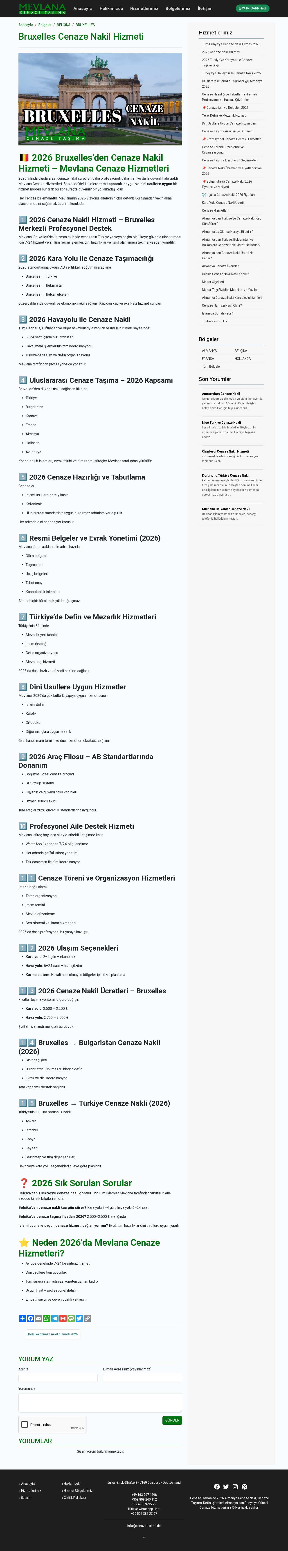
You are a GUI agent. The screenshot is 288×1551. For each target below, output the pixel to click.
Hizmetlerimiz (144, 8)
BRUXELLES (85, 25)
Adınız (23, 1369)
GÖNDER (172, 1420)
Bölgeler (45, 25)
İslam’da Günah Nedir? (218, 313)
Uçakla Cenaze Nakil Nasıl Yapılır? (225, 274)
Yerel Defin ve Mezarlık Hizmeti (224, 115)
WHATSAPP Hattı (254, 8)
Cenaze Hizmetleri (215, 210)
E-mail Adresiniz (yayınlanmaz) (127, 1369)
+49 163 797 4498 (144, 1495)
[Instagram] (235, 1488)
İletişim (205, 8)
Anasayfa (83, 8)
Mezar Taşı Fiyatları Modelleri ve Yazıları (230, 290)
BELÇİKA (63, 25)
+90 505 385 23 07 (144, 1513)
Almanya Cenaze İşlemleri (220, 266)
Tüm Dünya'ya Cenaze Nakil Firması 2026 (231, 44)
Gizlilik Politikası (74, 1497)
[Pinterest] (244, 1488)
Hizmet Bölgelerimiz (78, 1490)
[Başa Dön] (144, 1536)
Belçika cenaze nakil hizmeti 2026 (53, 1334)
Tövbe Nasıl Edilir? (214, 321)
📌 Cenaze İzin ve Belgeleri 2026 (225, 107)
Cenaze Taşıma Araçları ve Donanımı (228, 131)
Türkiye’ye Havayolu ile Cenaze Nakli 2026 (231, 73)
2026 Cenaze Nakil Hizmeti (221, 52)
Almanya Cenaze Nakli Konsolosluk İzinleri (232, 297)
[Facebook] (217, 1488)
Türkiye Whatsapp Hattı (144, 1509)
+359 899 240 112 (144, 1499)
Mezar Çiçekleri (213, 282)
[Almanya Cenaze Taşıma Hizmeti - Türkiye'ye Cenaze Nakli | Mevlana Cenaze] (42, 8)
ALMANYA (209, 351)
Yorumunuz (27, 1388)
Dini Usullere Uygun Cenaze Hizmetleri (229, 123)
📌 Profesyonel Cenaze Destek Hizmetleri (231, 139)
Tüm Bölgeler (211, 366)
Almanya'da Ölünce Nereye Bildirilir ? (228, 231)
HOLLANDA (243, 358)
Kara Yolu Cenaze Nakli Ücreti (223, 202)
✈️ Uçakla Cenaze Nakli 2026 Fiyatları (228, 195)
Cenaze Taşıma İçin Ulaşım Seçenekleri (230, 160)
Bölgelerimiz (178, 8)
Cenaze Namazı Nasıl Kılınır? (222, 305)
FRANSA (208, 358)
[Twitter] (226, 1488)
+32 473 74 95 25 (144, 1504)
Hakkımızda (111, 8)
